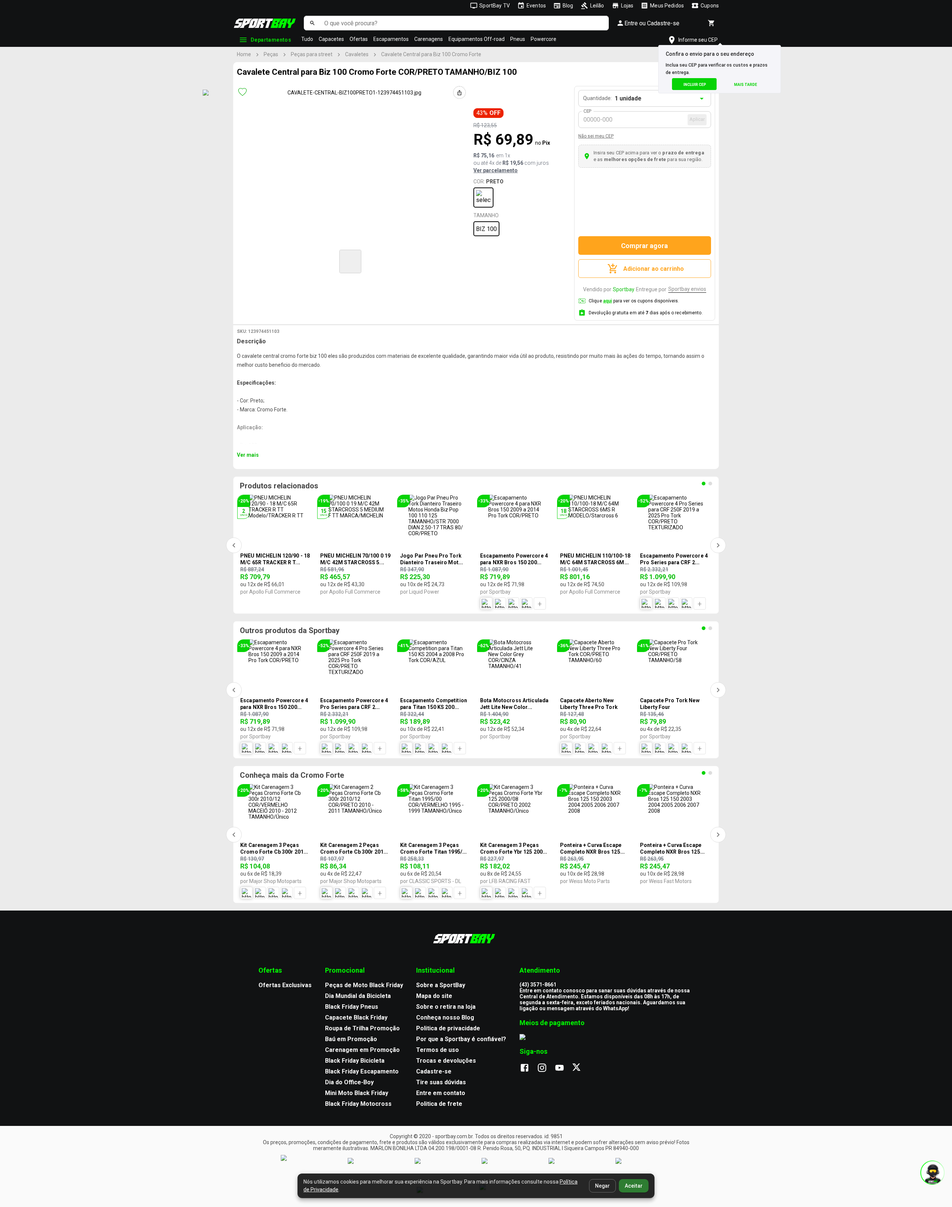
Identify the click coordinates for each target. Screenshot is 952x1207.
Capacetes (331, 39)
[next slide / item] (496, 260)
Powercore (543, 39)
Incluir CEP (695, 85)
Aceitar (634, 1186)
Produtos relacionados (279, 485)
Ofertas (359, 39)
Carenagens (428, 39)
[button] (350, 261)
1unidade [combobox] (628, 98)
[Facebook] (528, 1068)
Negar (602, 1186)
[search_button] (312, 23)
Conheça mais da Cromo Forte (292, 775)
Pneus (517, 39)
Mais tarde (745, 85)
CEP (587, 111)
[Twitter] (580, 1068)
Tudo (307, 39)
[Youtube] (563, 1068)
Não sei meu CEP (596, 136)
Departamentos (271, 40)
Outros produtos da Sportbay (290, 630)
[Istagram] (545, 1068)
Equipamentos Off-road (476, 39)
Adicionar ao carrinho (653, 268)
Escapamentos (391, 39)
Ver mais (248, 455)
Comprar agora (644, 246)
